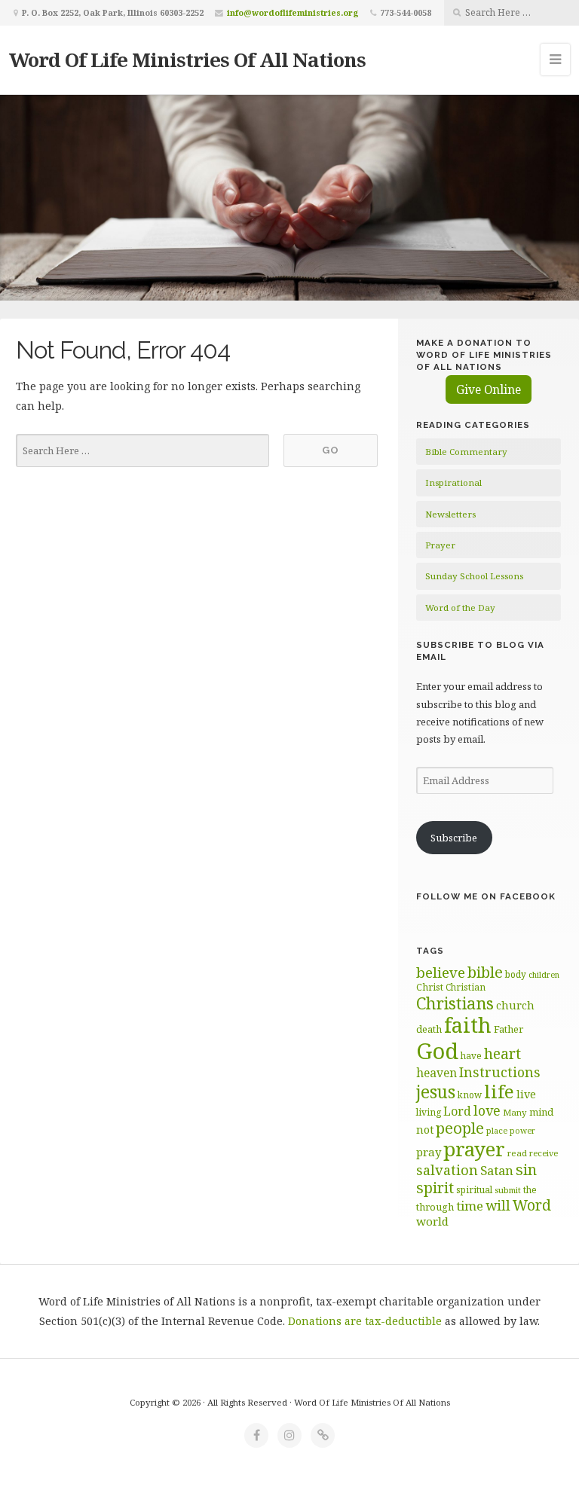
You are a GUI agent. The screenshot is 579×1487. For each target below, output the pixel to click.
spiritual (474, 1189)
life (499, 1091)
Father (508, 1029)
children (543, 974)
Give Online (488, 389)
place (496, 1130)
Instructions (500, 1072)
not (424, 1129)
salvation (447, 1170)
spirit (435, 1187)
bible (485, 971)
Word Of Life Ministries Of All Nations (187, 59)
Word (532, 1205)
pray (428, 1151)
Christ (429, 987)
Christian (466, 987)
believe (440, 972)
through (435, 1207)
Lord (457, 1111)
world (432, 1221)
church (515, 1005)
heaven (436, 1072)
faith (468, 1025)
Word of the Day (460, 607)
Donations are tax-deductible (365, 1321)
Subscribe (453, 837)
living (428, 1112)
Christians (455, 1003)
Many (515, 1112)
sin (526, 1169)
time (469, 1205)
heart (502, 1053)
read (517, 1153)
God (437, 1051)
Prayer (440, 545)
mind (541, 1112)
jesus (435, 1092)
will (498, 1205)
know (470, 1095)
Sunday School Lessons (474, 576)
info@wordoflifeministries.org (293, 12)
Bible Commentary (466, 451)
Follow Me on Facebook (486, 896)
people (460, 1127)
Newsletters (450, 514)
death (429, 1029)
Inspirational (453, 482)
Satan (496, 1170)
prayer (474, 1148)
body (515, 974)
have (471, 1055)
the (530, 1189)
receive (543, 1153)
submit (508, 1189)
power (522, 1130)
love (487, 1110)
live (526, 1094)
